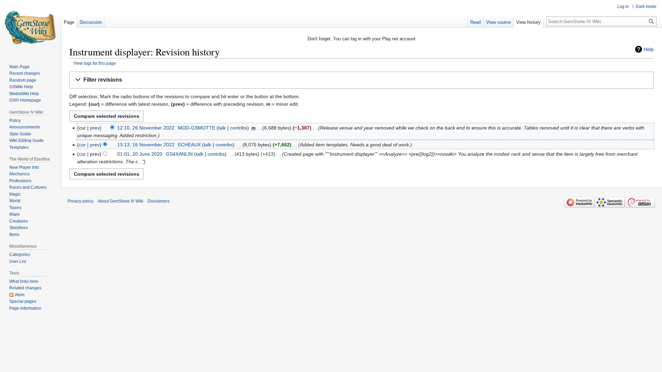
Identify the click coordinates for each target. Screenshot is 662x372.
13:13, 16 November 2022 (145, 144)
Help (649, 49)
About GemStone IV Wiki (120, 201)
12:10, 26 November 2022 (145, 128)
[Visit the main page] (30, 27)
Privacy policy (80, 201)
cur (82, 144)
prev (95, 128)
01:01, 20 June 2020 (139, 154)
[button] (361, 80)
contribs (238, 128)
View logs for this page (94, 63)
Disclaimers (159, 201)
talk (222, 128)
